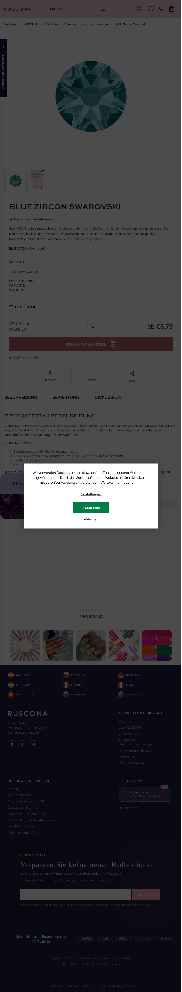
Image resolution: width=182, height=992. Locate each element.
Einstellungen (91, 494)
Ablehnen (91, 519)
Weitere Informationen (118, 482)
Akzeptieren (91, 508)
